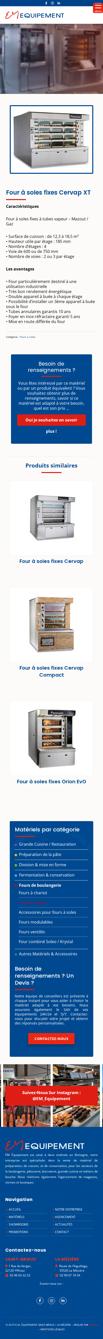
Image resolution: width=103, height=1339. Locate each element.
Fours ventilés (32, 932)
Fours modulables (36, 922)
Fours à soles (28, 337)
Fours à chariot (33, 893)
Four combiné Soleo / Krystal (46, 941)
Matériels (16, 1217)
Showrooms (18, 1224)
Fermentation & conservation (46, 875)
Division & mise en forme (42, 864)
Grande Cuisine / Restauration (47, 844)
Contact (62, 1232)
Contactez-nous (51, 1038)
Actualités (63, 1224)
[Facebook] (46, 3)
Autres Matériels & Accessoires (48, 954)
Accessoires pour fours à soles (47, 912)
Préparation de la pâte (40, 854)
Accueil (15, 1209)
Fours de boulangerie (40, 885)
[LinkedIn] (59, 3)
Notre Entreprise (68, 1209)
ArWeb (93, 1324)
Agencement (65, 1217)
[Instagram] (52, 3)
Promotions (18, 1232)
